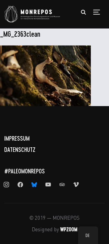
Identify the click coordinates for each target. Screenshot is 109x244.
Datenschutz (19, 149)
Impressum (17, 138)
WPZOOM (69, 229)
